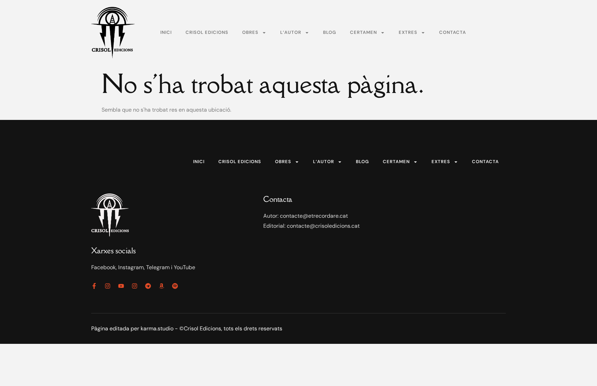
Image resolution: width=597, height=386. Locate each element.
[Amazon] (161, 286)
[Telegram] (148, 286)
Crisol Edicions (207, 32)
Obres (250, 32)
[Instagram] (108, 286)
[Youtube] (121, 286)
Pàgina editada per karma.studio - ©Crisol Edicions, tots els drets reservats (186, 328)
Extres (408, 32)
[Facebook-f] (94, 286)
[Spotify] (175, 286)
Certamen (363, 32)
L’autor (290, 32)
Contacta (452, 32)
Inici (166, 32)
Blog (329, 32)
